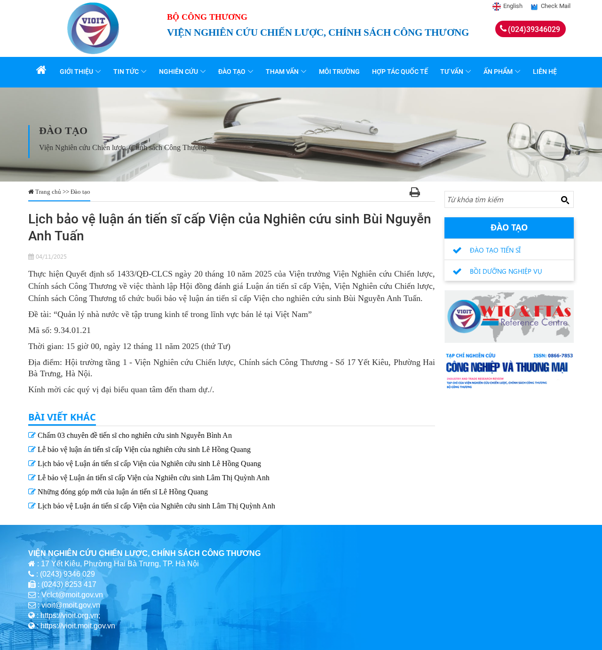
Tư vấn (451, 71)
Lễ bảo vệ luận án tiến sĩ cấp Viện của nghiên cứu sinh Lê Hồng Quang (143, 449)
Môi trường (339, 71)
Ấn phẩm (498, 71)
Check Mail (555, 5)
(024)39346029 (534, 29)
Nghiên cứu (178, 71)
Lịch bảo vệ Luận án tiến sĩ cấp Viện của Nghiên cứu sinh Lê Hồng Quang (148, 464)
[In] (415, 194)
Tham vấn (282, 71)
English (513, 5)
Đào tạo (232, 71)
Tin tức (126, 71)
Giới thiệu (76, 71)
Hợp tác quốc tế (400, 71)
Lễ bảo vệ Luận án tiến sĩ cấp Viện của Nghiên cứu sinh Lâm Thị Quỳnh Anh (152, 478)
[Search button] (565, 200)
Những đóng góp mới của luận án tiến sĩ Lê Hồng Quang (122, 492)
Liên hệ (545, 71)
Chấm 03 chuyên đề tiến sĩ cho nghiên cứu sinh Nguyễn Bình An (134, 435)
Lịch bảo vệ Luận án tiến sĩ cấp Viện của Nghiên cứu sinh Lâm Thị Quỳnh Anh (155, 506)
